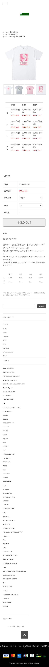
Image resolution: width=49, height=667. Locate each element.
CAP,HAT (5, 336)
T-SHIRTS (13, 34)
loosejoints (14, 32)
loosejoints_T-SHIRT (17, 37)
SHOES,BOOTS (8, 352)
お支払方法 (28, 646)
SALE (5, 356)
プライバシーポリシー (16, 646)
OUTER (5, 324)
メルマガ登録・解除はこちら (15, 626)
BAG (4, 344)
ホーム (5, 32)
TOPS (5, 328)
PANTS (5, 332)
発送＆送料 (36, 646)
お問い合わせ (4, 646)
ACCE (5, 340)
